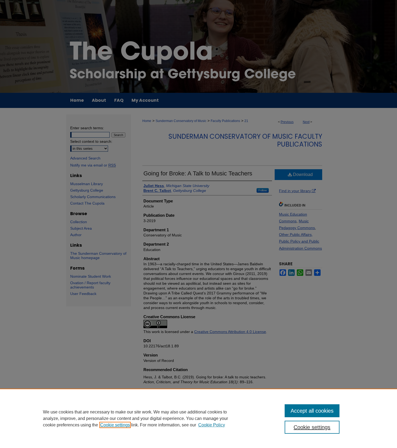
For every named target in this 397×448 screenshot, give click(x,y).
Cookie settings (115, 425)
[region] (198, 418)
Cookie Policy (211, 425)
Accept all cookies (312, 411)
